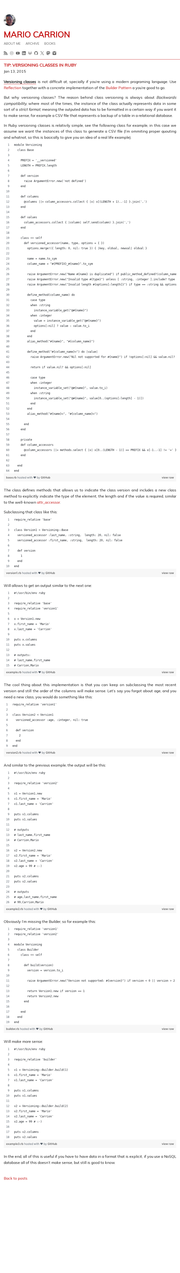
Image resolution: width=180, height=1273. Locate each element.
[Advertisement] (90, 1218)
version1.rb (14, 573)
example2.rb (15, 909)
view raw (168, 477)
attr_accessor (48, 502)
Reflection (12, 87)
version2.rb (14, 752)
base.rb (11, 477)
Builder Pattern (118, 87)
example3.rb (15, 1144)
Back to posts (15, 1178)
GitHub (45, 477)
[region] (90, 307)
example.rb (14, 672)
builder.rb (13, 1029)
